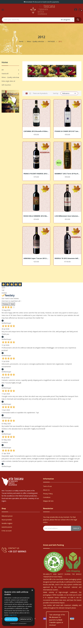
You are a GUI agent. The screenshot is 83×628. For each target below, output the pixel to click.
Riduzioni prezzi (7, 516)
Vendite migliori (7, 523)
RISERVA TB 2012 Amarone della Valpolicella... (67, 258)
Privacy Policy (48, 494)
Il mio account (7, 531)
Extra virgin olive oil (8, 81)
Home (5, 62)
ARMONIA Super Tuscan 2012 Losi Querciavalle (36, 258)
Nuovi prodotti (7, 520)
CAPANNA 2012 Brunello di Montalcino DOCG (36, 131)
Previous (5, 304)
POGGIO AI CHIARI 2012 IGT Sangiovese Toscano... (67, 131)
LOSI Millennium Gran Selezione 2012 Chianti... (67, 216)
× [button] (32, 590)
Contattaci (46, 497)
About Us (46, 490)
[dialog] (18, 607)
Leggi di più (13, 615)
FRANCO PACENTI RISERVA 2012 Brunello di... (36, 174)
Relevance (69, 93)
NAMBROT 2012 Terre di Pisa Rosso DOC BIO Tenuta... (67, 174)
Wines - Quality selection (10, 77)
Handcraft (5, 74)
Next (12, 304)
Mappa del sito (48, 501)
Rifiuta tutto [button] (25, 619)
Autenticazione (7, 527)
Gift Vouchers (6, 85)
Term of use (47, 486)
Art (3, 70)
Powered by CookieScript (18, 623)
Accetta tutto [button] (11, 619)
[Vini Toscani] (10, 101)
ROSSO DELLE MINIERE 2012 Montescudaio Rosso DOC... (36, 216)
